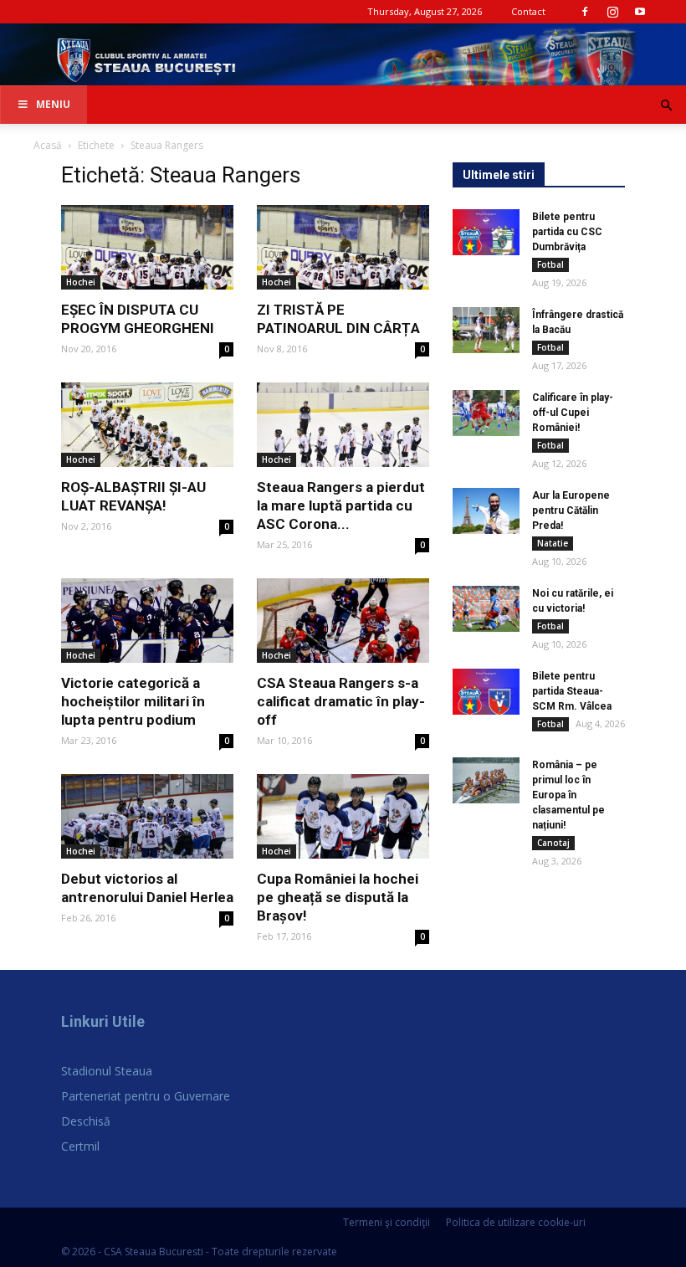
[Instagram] (612, 11)
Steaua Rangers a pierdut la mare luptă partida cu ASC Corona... (341, 505)
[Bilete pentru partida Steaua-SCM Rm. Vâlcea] (486, 692)
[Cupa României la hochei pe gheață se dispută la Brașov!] (343, 816)
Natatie (552, 543)
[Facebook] (584, 11)
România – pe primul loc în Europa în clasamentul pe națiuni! (568, 795)
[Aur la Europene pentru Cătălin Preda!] (486, 511)
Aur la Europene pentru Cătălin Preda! (571, 510)
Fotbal (550, 264)
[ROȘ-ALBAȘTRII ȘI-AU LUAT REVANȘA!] (147, 424)
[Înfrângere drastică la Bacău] (486, 330)
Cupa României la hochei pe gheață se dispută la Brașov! (337, 897)
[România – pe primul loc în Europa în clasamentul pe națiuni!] (486, 780)
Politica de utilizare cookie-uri (516, 1222)
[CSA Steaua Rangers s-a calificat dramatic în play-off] (343, 620)
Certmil (80, 1146)
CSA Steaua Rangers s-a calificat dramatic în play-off (341, 701)
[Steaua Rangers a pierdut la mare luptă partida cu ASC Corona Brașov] (343, 424)
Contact (528, 11)
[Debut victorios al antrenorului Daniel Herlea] (147, 816)
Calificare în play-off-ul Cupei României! (572, 412)
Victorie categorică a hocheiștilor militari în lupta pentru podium (133, 701)
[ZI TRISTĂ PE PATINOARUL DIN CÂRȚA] (343, 247)
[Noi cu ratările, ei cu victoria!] (486, 609)
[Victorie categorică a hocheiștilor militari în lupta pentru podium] (147, 620)
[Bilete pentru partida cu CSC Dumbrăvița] (486, 232)
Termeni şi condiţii (386, 1222)
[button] (666, 106)
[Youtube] (640, 11)
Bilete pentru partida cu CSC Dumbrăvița (567, 232)
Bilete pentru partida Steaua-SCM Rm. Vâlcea (572, 691)
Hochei (80, 282)
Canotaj (553, 843)
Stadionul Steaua (106, 1071)
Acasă (47, 145)
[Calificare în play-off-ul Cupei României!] (486, 413)
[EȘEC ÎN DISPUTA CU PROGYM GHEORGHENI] (147, 247)
